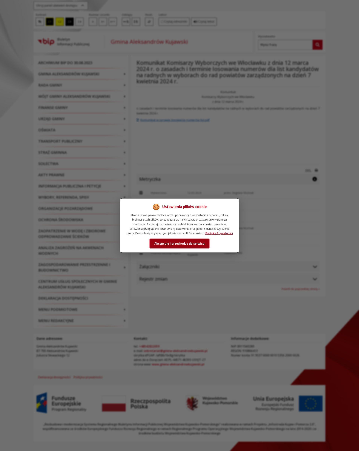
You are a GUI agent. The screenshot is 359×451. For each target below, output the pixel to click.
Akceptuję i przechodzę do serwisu (179, 243)
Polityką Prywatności (219, 233)
